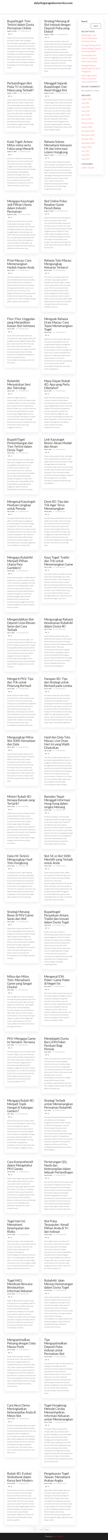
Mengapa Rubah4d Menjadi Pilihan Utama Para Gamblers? (19, 562)
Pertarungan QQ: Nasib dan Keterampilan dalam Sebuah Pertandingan (58, 1167)
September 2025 (88, 143)
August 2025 (86, 147)
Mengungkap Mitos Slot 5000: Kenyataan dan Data (21, 740)
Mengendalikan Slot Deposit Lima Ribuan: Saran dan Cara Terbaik (21, 624)
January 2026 (86, 127)
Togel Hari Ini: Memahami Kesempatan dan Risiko (18, 1226)
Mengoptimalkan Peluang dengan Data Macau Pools (21, 1343)
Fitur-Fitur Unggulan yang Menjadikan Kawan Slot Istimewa (21, 322)
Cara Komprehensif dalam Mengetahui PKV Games (20, 1165)
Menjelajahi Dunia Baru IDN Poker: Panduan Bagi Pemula (56, 1044)
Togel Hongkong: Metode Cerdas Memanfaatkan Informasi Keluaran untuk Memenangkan (58, 1412)
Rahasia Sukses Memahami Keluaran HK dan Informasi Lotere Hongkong (58, 147)
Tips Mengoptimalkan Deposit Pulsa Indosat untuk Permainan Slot (55, 1347)
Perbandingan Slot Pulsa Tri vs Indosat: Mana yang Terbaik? (20, 86)
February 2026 (87, 123)
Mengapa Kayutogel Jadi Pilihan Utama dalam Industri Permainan (20, 206)
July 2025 (85, 151)
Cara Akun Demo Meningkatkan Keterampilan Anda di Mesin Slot (21, 1410)
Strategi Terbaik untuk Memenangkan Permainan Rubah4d (58, 1103)
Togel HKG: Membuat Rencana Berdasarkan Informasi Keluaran (19, 1285)
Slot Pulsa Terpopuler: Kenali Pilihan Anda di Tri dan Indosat (56, 1226)
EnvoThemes (58, 1536)
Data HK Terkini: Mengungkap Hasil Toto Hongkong (19, 859)
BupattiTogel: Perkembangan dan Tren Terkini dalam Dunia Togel (20, 444)
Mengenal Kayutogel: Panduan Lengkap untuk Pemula (21, 505)
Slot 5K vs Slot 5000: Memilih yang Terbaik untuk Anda (58, 859)
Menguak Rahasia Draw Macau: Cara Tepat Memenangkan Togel (58, 324)
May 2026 (85, 111)
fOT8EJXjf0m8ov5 (26, 31)
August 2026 (86, 99)
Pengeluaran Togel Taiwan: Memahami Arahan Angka (57, 1476)
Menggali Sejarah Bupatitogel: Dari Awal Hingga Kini (55, 86)
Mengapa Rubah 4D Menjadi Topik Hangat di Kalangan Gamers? (20, 1105)
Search (84, 21)
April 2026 (85, 115)
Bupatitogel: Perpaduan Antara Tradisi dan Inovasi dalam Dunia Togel (56, 917)
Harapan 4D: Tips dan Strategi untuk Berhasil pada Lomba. (58, 682)
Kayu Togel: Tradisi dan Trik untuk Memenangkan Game (58, 560)
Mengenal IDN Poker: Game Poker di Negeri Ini (57, 979)
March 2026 (86, 119)
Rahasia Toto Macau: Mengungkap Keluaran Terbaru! (58, 263)
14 (41, 1529)
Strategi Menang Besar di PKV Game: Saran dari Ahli (20, 915)
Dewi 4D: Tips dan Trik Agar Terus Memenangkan (56, 505)
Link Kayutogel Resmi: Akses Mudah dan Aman (58, 442)
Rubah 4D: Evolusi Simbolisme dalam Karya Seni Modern (20, 1476)
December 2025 (88, 131)
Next (47, 1529)
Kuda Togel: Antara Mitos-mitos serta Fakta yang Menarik (20, 145)
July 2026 (85, 103)
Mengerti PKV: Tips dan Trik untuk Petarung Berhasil (20, 682)
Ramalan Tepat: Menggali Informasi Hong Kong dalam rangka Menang (57, 802)
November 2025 (88, 135)
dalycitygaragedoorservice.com (53, 3)
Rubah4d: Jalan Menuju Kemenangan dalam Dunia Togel (58, 1283)
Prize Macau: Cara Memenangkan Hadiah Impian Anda (20, 263)
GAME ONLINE (87, 168)
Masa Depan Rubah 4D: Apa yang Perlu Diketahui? (57, 384)
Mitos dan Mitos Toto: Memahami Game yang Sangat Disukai (19, 981)
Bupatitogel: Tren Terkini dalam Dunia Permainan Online (20, 24)
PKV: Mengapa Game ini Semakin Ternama (21, 1040)
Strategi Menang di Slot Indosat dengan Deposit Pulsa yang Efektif (57, 26)
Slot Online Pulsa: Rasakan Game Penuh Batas (55, 204)
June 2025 (85, 155)
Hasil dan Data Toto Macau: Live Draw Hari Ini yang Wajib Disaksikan (57, 742)
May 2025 (85, 159)
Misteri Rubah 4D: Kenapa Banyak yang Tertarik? (21, 800)
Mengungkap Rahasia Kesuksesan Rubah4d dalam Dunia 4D (58, 622)
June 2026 (85, 107)
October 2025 (87, 139)
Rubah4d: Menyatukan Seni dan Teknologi (18, 384)
